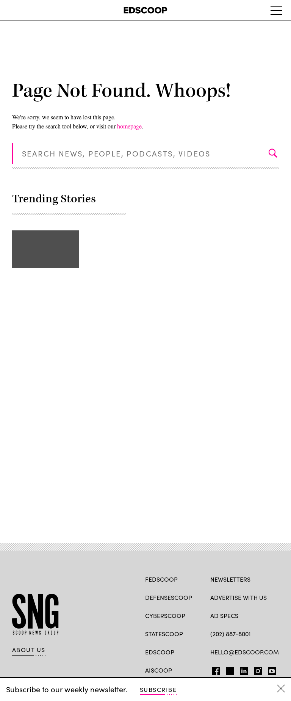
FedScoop (161, 579)
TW (228, 669)
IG (255, 669)
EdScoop (159, 652)
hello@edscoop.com (244, 652)
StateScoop (164, 634)
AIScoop (158, 670)
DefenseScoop (168, 597)
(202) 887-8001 (230, 634)
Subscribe (158, 689)
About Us (28, 650)
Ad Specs (224, 616)
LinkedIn (243, 669)
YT (270, 669)
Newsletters (230, 579)
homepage (129, 126)
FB (213, 669)
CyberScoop (165, 616)
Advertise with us (238, 597)
